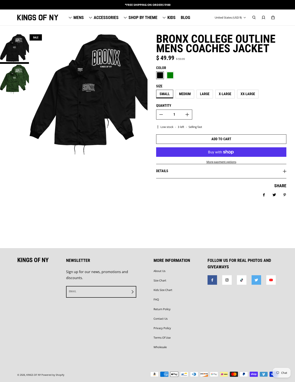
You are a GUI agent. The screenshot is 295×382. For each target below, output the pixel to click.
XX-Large (248, 94)
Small (165, 94)
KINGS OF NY (33, 374)
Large (204, 94)
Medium (185, 94)
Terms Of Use (162, 338)
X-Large (225, 94)
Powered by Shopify (52, 374)
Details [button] (162, 171)
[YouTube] (271, 280)
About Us (159, 271)
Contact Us (161, 319)
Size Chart (160, 280)
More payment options (221, 162)
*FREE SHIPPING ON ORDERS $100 (147, 5)
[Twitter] (256, 280)
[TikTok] (241, 280)
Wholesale (160, 347)
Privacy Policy (162, 328)
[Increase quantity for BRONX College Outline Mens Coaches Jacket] (187, 114)
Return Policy (162, 309)
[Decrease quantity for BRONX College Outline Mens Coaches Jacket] (161, 114)
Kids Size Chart (163, 290)
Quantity (163, 106)
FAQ (156, 299)
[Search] (254, 17)
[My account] (263, 17)
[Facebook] (212, 280)
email (72, 291)
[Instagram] (227, 280)
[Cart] (273, 17)
